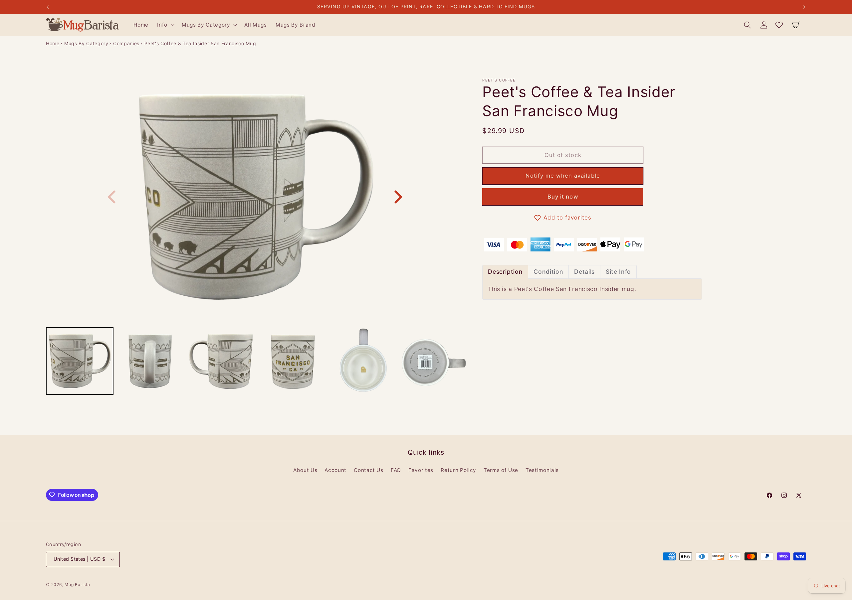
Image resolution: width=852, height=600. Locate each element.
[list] (254, 197)
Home (53, 43)
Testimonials (542, 470)
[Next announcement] (804, 7)
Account (335, 470)
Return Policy (458, 470)
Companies (126, 43)
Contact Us (368, 470)
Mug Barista (77, 584)
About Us (305, 470)
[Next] (397, 197)
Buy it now (562, 197)
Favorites (420, 470)
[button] (165, 25)
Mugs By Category (86, 43)
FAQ (396, 470)
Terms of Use (501, 470)
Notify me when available (563, 176)
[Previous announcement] (48, 7)
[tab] (505, 272)
